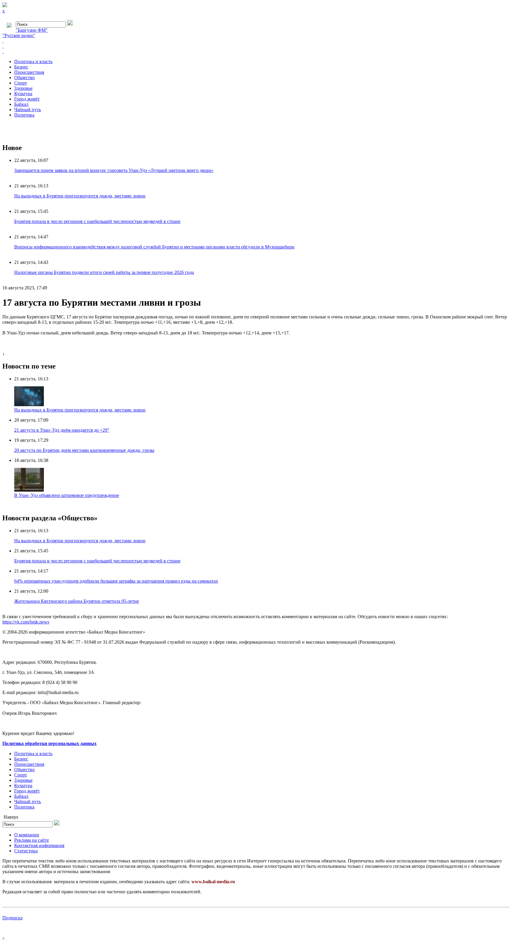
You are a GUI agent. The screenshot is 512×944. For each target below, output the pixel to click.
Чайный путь (27, 109)
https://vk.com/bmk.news (25, 621)
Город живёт (27, 98)
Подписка (12, 917)
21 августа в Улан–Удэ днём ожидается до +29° (61, 430)
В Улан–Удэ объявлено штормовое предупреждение (66, 495)
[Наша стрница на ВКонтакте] (256, 41)
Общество (24, 77)
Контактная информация (39, 845)
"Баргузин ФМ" (32, 30)
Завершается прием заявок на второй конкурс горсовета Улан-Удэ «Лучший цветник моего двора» (114, 170)
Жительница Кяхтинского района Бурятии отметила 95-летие (76, 601)
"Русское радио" (18, 35)
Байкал (21, 104)
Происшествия (29, 72)
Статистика (26, 850)
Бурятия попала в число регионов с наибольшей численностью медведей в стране (97, 221)
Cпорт (20, 82)
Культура (23, 93)
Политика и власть (33, 61)
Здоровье (23, 88)
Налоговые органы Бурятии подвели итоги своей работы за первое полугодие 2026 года (104, 272)
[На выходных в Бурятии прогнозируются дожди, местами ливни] (29, 404)
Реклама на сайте (31, 840)
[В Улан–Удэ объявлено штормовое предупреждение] (29, 489)
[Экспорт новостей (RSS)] (256, 46)
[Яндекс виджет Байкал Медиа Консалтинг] (256, 51)
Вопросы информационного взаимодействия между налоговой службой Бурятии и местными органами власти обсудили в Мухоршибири (154, 246)
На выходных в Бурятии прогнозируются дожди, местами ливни (79, 195)
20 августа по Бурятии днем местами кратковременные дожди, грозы (84, 450)
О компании (26, 834)
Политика (24, 114)
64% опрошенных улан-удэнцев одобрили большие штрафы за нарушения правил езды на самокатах (116, 580)
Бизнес (21, 66)
